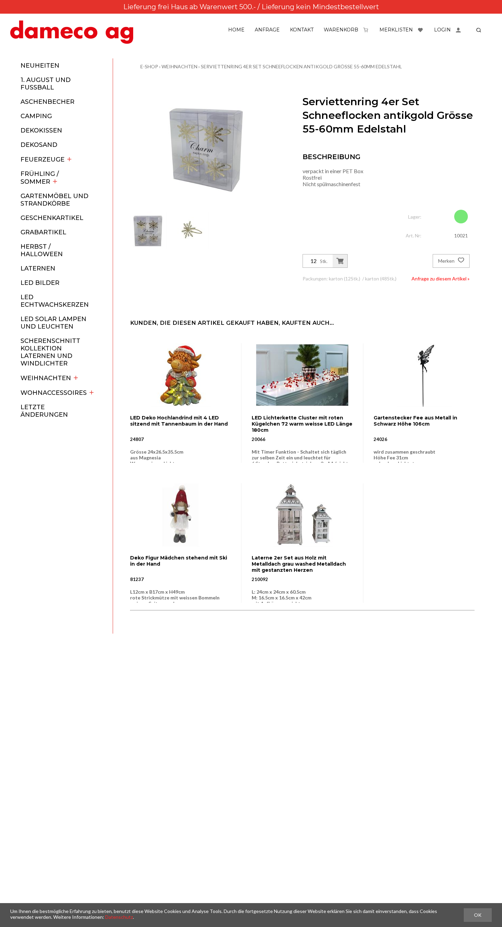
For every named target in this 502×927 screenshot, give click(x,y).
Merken (447, 261)
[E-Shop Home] (71, 32)
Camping (36, 116)
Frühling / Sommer (39, 177)
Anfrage (267, 30)
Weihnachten (45, 378)
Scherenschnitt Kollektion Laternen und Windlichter (50, 352)
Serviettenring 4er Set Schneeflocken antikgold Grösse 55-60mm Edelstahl (301, 66)
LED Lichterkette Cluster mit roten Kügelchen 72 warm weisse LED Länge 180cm (302, 424)
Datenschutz (119, 917)
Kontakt (301, 30)
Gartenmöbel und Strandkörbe (54, 199)
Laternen (37, 268)
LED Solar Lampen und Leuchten (53, 322)
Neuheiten (39, 65)
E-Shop (149, 66)
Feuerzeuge (42, 159)
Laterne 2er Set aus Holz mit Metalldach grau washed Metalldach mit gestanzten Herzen (299, 564)
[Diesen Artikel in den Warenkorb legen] (340, 260)
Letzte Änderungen (44, 410)
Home (236, 30)
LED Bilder (39, 283)
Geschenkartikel (51, 218)
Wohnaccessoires (53, 393)
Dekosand (38, 145)
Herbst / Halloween (41, 250)
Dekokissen (41, 130)
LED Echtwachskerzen (54, 300)
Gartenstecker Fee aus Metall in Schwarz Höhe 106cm (415, 421)
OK (478, 915)
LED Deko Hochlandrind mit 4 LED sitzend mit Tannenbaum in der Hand (179, 421)
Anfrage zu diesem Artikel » (441, 278)
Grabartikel (43, 232)
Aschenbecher (47, 102)
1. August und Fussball (45, 83)
